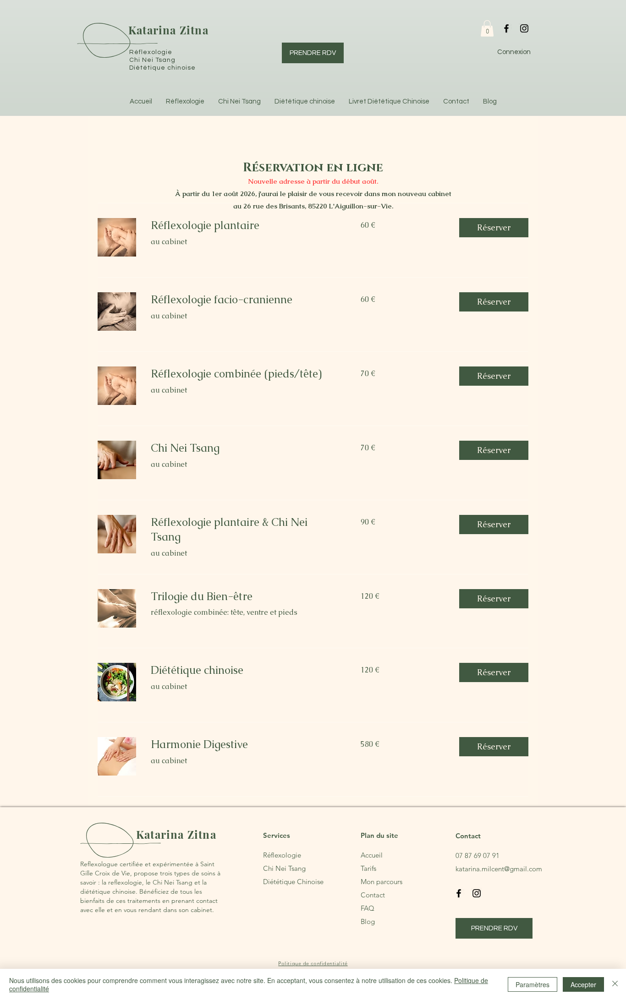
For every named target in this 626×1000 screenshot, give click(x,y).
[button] (487, 28)
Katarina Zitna (168, 29)
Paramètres (532, 984)
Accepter (583, 984)
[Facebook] (506, 28)
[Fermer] (615, 984)
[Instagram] (524, 28)
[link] (245, 225)
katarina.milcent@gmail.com (499, 868)
